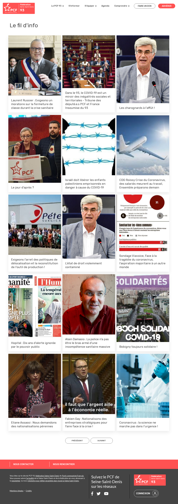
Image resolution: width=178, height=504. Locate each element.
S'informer (74, 6)
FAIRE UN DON (144, 6)
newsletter (16, 481)
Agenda (105, 6)
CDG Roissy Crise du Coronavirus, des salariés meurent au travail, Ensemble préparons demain (142, 183)
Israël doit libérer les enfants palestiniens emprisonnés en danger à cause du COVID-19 (85, 183)
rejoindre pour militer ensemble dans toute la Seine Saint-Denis (53, 481)
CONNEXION (143, 493)
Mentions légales (16, 491)
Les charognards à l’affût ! (137, 108)
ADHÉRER (166, 6)
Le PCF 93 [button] (56, 6)
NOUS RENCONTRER (64, 464)
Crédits (29, 491)
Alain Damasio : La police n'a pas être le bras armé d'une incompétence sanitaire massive (87, 342)
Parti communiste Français (73, 476)
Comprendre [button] (120, 6)
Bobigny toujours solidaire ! (138, 346)
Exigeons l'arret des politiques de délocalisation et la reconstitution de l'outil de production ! (34, 263)
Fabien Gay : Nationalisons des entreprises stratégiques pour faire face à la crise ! (86, 422)
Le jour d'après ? (22, 187)
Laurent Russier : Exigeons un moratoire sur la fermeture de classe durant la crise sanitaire (32, 104)
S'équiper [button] (89, 6)
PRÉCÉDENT (77, 440)
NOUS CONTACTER (23, 464)
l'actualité (30, 478)
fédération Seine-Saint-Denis (47, 476)
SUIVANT (101, 440)
